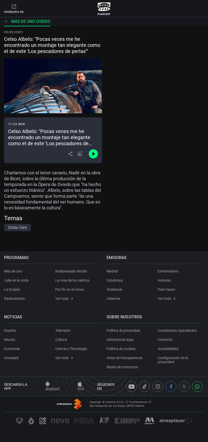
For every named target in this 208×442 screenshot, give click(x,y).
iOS (81, 388)
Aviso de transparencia (125, 358)
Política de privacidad (123, 330)
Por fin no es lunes (69, 289)
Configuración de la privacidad (173, 360)
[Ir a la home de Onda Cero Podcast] (104, 8)
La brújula (12, 289)
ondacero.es (14, 12)
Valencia (113, 299)
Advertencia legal (120, 340)
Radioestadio (14, 299)
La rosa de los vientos (72, 280)
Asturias (164, 280)
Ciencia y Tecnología (71, 349)
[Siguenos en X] (184, 386)
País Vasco (166, 289)
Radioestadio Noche (71, 271)
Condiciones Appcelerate (177, 330)
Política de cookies (121, 349)
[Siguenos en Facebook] (171, 386)
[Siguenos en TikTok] (144, 386)
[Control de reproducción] (93, 153)
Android (52, 388)
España (10, 330)
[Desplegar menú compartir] (70, 154)
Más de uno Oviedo (30, 21)
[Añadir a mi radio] (80, 154)
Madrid (112, 271)
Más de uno (13, 271)
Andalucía (114, 289)
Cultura (61, 340)
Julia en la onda (16, 280)
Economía (12, 349)
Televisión (63, 330)
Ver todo (62, 299)
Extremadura (168, 271)
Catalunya (115, 280)
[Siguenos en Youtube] (131, 386)
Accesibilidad (168, 349)
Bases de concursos (122, 367)
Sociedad (11, 358)
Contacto (165, 340)
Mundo (9, 340)
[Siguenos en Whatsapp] (197, 386)
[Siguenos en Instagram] (157, 386)
